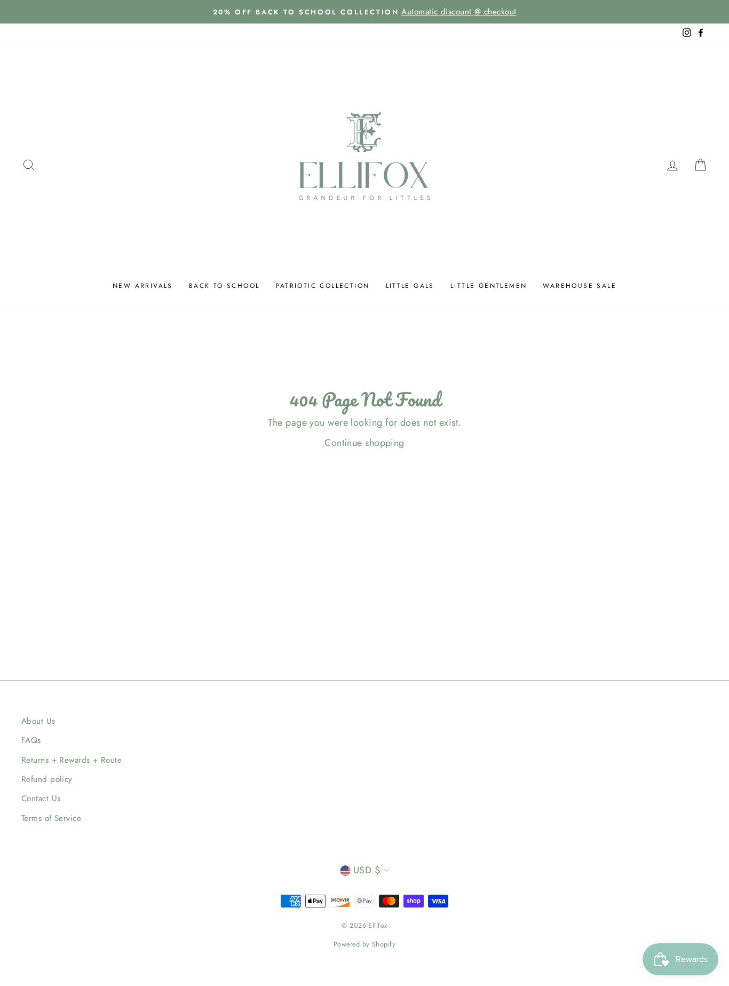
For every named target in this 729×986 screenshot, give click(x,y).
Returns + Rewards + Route (71, 760)
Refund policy (47, 779)
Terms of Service (51, 818)
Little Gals (410, 286)
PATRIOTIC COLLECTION (323, 286)
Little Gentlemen (488, 286)
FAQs (31, 740)
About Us (38, 721)
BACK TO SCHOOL (224, 286)
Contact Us (41, 798)
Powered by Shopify (364, 944)
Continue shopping (364, 443)
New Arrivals (143, 286)
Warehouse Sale (579, 286)
